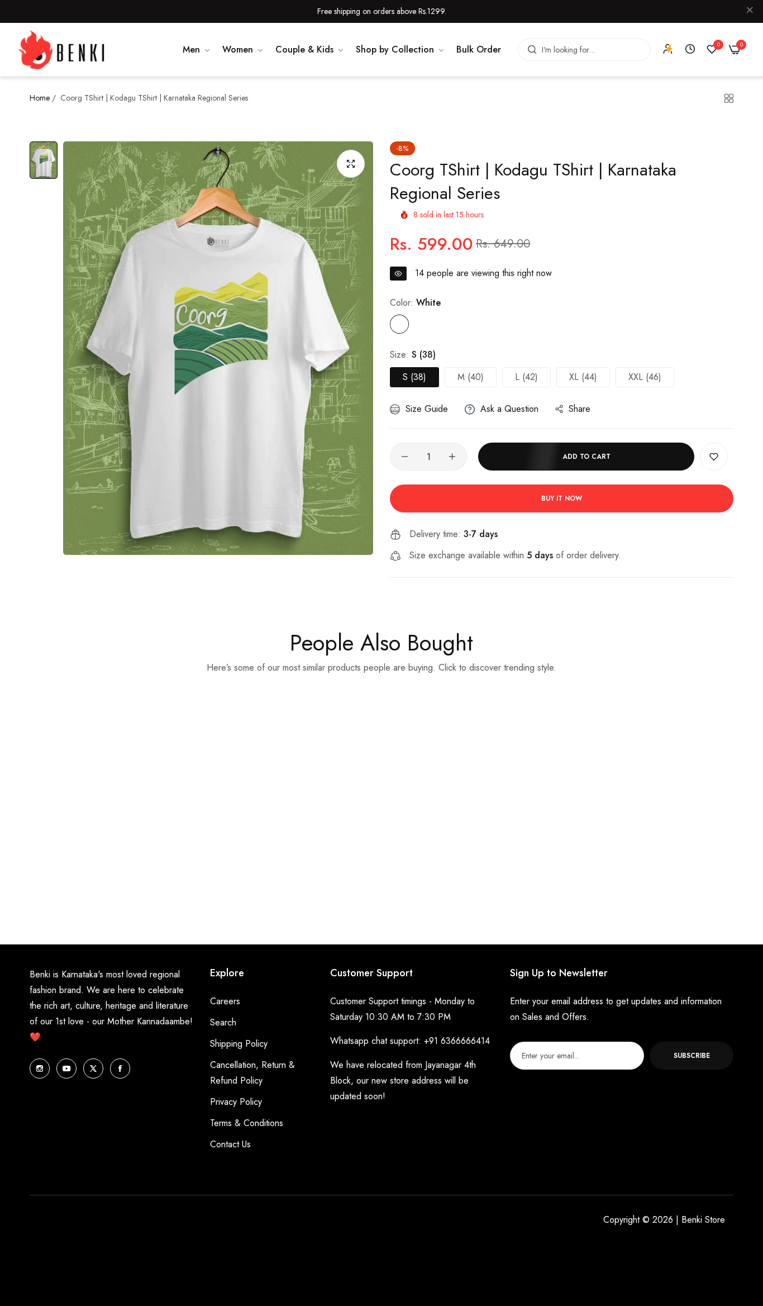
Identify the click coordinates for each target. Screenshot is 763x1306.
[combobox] (584, 50)
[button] (714, 457)
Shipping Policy (239, 1043)
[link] (197, 50)
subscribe (692, 1056)
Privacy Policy (236, 1101)
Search (223, 1022)
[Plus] (452, 456)
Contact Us (230, 1144)
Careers (225, 1001)
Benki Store (703, 1219)
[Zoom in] (351, 164)
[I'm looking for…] (529, 50)
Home (40, 97)
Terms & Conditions (246, 1123)
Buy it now (561, 498)
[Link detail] (40, 1068)
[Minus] (404, 456)
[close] (750, 12)
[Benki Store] (61, 50)
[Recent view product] (690, 49)
